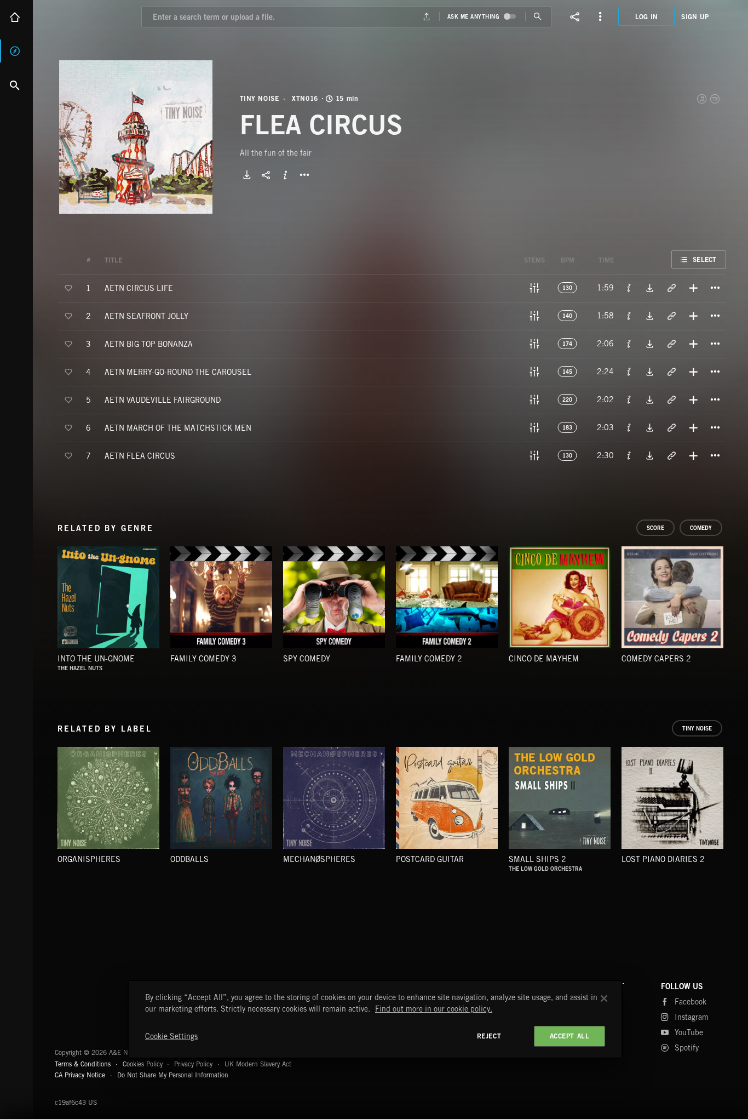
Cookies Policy (143, 1064)
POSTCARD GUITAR (430, 859)
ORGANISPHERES (88, 859)
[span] (139, 287)
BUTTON (304, 175)
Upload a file (426, 17)
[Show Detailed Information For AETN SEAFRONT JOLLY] (629, 315)
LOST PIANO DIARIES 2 (663, 859)
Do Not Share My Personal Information (172, 1075)
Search (16, 84)
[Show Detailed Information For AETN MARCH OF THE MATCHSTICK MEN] (629, 427)
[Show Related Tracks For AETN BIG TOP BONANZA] (671, 343)
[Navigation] (600, 16)
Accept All (570, 1036)
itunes (702, 98)
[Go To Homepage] (92, 17)
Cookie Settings (171, 1036)
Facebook (690, 1001)
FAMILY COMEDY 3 (203, 658)
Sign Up (695, 17)
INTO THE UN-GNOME (96, 658)
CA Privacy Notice (80, 1075)
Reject (489, 1036)
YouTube (689, 1032)
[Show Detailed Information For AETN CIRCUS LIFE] (629, 287)
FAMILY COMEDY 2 (429, 658)
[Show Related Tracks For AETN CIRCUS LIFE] (671, 287)
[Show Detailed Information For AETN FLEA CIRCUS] (629, 455)
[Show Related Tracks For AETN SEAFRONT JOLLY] (671, 315)
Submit (538, 17)
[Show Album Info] (285, 175)
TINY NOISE (259, 98)
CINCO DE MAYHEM (544, 658)
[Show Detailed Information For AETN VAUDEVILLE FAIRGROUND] (629, 399)
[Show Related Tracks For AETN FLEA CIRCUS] (671, 455)
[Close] (604, 998)
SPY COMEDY (306, 658)
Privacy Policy (193, 1064)
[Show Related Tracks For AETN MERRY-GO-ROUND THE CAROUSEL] (671, 371)
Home (16, 16)
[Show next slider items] (734, 603)
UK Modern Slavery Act (258, 1064)
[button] (135, 137)
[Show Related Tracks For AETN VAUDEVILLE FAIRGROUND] (671, 399)
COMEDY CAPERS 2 (656, 658)
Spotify (715, 98)
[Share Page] (575, 16)
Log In (646, 17)
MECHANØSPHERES (319, 859)
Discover (16, 50)
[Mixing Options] (534, 287)
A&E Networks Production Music (94, 1008)
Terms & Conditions (83, 1064)
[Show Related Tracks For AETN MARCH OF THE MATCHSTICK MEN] (671, 427)
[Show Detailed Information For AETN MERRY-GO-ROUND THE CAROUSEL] (629, 371)
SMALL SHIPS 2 (537, 859)
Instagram (692, 1017)
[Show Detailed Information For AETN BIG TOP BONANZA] (629, 343)
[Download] (247, 175)
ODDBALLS (189, 859)
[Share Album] (266, 175)
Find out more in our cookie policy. (433, 1008)
